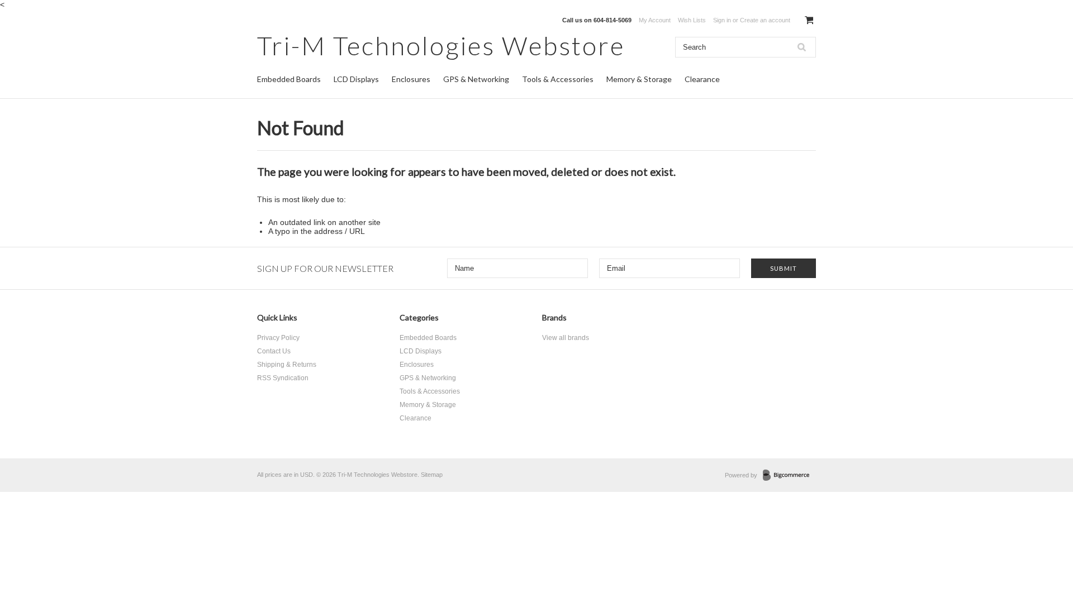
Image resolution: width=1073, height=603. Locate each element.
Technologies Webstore (441, 45)
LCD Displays (356, 79)
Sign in (722, 20)
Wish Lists (692, 20)
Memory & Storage (639, 79)
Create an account (765, 20)
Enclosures (411, 79)
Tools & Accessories (558, 79)
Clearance (702, 79)
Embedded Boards (289, 79)
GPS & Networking (476, 79)
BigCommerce (789, 476)
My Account (655, 20)
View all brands (565, 338)
